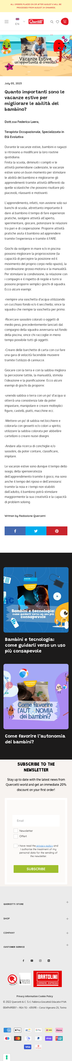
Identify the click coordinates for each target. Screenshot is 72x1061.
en (17, 24)
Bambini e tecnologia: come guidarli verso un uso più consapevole (35, 645)
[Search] (52, 21)
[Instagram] (40, 960)
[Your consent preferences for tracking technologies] (6, 1057)
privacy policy (44, 845)
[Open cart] (64, 21)
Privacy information (27, 996)
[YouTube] (32, 960)
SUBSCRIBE (36, 869)
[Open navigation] (6, 21)
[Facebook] (23, 960)
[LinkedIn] (49, 960)
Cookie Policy (45, 996)
